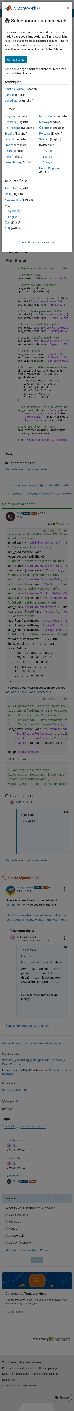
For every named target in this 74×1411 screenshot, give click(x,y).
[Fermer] (68, 8)
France (9, 145)
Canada (10, 94)
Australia (10, 188)
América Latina (14, 89)
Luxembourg (13, 162)
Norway (44, 122)
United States (13, 100)
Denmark (10, 122)
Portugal (44, 133)
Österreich (45, 127)
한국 (7, 228)
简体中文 (14, 211)
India (8, 194)
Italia (8, 156)
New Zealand (13, 199)
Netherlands (47, 116)
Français (48, 162)
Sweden (44, 139)
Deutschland (13, 127)
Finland (9, 139)
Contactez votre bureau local (37, 242)
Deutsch (48, 150)
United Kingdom (49, 168)
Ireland (9, 150)
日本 (7, 222)
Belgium (10, 116)
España (9, 133)
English (47, 156)
